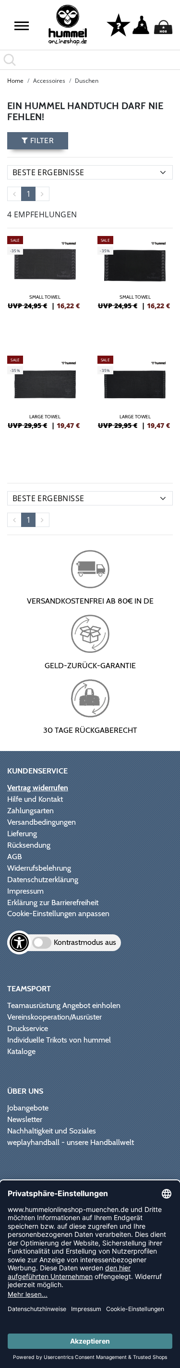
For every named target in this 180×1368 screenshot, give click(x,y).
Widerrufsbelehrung (39, 868)
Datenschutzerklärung (42, 879)
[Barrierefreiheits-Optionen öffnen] (19, 942)
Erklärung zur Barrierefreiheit (52, 902)
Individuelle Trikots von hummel (59, 1039)
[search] (90, 59)
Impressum (25, 891)
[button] (21, 25)
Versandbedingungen (41, 822)
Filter (41, 140)
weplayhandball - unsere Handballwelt (70, 1142)
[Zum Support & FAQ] (119, 24)
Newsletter (24, 1119)
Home (15, 81)
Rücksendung (28, 845)
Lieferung (22, 833)
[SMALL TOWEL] (45, 286)
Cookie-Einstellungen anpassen (58, 913)
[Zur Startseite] (67, 25)
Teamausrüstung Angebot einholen (63, 1005)
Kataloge (21, 1051)
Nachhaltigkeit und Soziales (51, 1130)
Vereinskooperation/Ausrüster (54, 1016)
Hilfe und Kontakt (35, 799)
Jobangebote (27, 1107)
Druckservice (27, 1028)
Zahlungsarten (30, 810)
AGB (14, 856)
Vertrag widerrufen (37, 787)
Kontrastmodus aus (85, 942)
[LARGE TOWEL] (45, 406)
